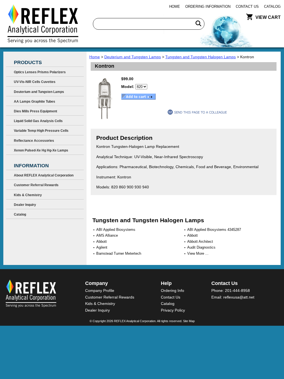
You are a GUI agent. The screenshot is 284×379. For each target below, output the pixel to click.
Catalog (272, 6)
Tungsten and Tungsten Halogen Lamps (200, 57)
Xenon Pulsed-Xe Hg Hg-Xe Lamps (41, 150)
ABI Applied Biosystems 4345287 (214, 230)
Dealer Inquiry (25, 205)
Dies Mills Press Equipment (35, 111)
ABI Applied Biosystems (115, 230)
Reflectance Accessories (34, 141)
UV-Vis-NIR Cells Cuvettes (34, 82)
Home (174, 6)
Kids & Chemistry (28, 195)
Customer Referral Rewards (36, 185)
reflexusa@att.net (238, 297)
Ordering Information (207, 6)
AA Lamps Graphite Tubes (34, 101)
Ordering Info (172, 290)
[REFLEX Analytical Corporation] (42, 23)
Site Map (189, 321)
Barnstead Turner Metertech (118, 253)
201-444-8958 (237, 290)
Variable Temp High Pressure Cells (41, 131)
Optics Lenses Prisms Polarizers (40, 72)
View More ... (198, 253)
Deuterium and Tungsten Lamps (132, 57)
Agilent (101, 247)
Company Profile (99, 290)
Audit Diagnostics (201, 247)
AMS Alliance (107, 235)
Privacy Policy (173, 310)
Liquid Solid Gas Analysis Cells (38, 121)
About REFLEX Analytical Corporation (43, 175)
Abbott (192, 235)
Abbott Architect (200, 241)
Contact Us (247, 6)
